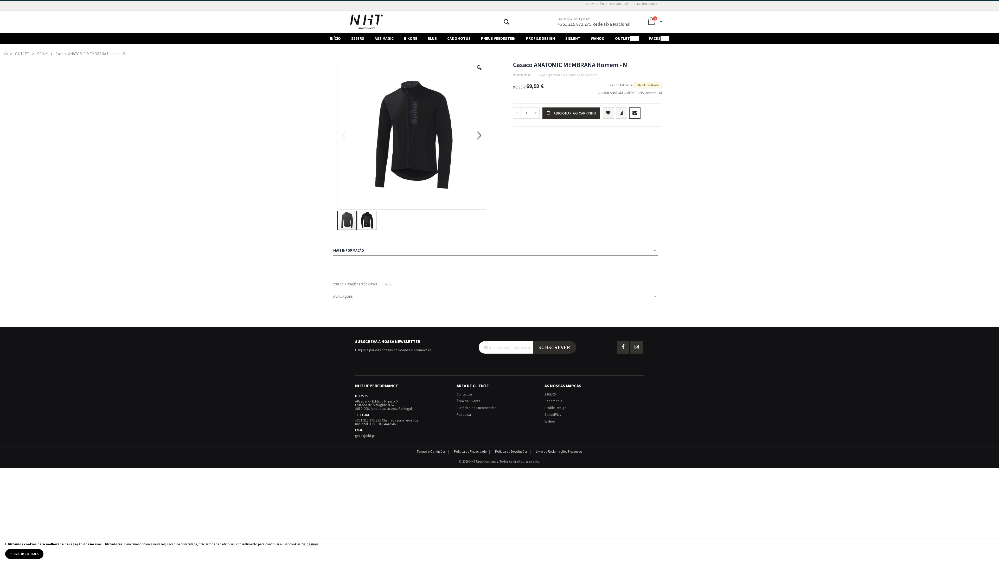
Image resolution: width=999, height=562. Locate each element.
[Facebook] (623, 347)
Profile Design (555, 407)
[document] (499, 550)
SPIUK (42, 54)
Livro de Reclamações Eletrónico (559, 451)
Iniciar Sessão (620, 4)
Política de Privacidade (470, 451)
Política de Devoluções (511, 451)
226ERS (550, 394)
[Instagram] (636, 347)
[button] (479, 71)
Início (6, 53)
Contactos (465, 394)
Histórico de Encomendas (476, 407)
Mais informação (348, 250)
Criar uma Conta (645, 4)
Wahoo (550, 421)
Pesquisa (464, 414)
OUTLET (22, 54)
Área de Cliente (469, 401)
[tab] (499, 251)
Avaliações (343, 296)
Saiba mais (310, 544)
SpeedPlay (553, 414)
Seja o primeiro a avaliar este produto (568, 75)
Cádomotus (553, 401)
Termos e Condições (431, 451)
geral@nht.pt (365, 435)
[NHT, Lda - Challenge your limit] (366, 22)
